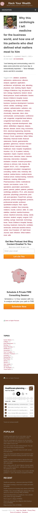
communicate (8, 116)
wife (9, 235)
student (13, 217)
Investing (6, 355)
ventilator (30, 225)
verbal (6, 230)
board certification (21, 95)
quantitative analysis (11, 205)
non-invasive (14, 184)
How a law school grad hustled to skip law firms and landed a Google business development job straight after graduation (18, 461)
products (30, 200)
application (21, 83)
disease (12, 128)
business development (19, 103)
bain (12, 88)
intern (23, 156)
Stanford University (15, 215)
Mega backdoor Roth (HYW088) (13, 505)
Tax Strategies (8, 367)
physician (7, 194)
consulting (7, 123)
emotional (20, 133)
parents (11, 189)
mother (17, 182)
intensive (17, 156)
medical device (15, 174)
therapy (29, 222)
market (14, 172)
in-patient (19, 151)
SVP (30, 217)
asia (23, 85)
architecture (8, 85)
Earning (6, 345)
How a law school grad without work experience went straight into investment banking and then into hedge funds (18, 455)
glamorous (14, 144)
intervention (15, 159)
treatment (14, 225)
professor (22, 202)
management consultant (12, 169)
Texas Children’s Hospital (17, 222)
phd (25, 192)
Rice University (23, 207)
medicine (30, 177)
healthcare (7, 149)
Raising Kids (7, 357)
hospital (19, 149)
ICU (11, 151)
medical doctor (26, 174)
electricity (27, 131)
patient (17, 189)
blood (30, 93)
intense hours (8, 156)
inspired (20, 154)
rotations (7, 210)
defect (6, 126)
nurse (21, 184)
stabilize (6, 212)
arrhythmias (17, 85)
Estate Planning (8, 347)
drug (22, 128)
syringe (12, 220)
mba (19, 172)
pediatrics (15, 192)
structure (7, 217)
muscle (6, 184)
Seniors (6, 362)
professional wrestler (11, 202)
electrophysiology (10, 133)
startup (25, 215)
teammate (19, 220)
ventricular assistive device (21, 227)
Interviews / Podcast (9, 353)
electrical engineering (15, 131)
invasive (14, 161)
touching (7, 225)
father (26, 136)
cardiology (18, 106)
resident (14, 207)
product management (18, 200)
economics (29, 128)
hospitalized (27, 149)
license (24, 164)
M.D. (17, 166)
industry (26, 151)
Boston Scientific (22, 101)
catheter (6, 108)
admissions (8, 80)
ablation (16, 78)
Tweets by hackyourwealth (11, 422)
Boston (30, 95)
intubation (7, 161)
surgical (25, 217)
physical (30, 192)
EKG (5, 131)
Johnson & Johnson (11, 164)
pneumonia (23, 194)
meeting (14, 179)
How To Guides (8, 352)
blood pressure (9, 95)
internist (29, 156)
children (27, 111)
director (6, 128)
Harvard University (21, 146)
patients (23, 189)
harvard (22, 144)
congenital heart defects (23, 118)
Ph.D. (21, 192)
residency (7, 207)
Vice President (14, 230)
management (24, 166)
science (19, 210)
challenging (8, 111)
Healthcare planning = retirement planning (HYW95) (18, 482)
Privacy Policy (31, 510)
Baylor (23, 88)
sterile (31, 215)
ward (11, 233)
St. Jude (30, 210)
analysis (6, 83)
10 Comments (18, 59)
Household (7, 350)
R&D (20, 205)
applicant (13, 83)
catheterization (15, 108)
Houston (7, 151)
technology (28, 220)
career (25, 106)
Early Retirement (8, 343)
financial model (16, 139)
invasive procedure (24, 161)
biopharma (17, 93)
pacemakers (25, 187)
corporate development (20, 123)
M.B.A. (12, 166)
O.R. (25, 184)
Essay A (6, 136)
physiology (15, 194)
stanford (13, 212)
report (25, 205)
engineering (28, 133)
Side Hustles (7, 364)
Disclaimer (25, 512)
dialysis (27, 126)
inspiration (7, 154)
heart (14, 149)
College (6, 341)
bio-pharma (26, 90)
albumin (25, 80)
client (22, 113)
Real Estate (7, 359)
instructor (27, 154)
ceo (30, 108)
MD (30, 172)
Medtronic (7, 179)
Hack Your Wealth (19, 3)
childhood (20, 111)
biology (10, 93)
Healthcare (7, 348)
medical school (9, 177)
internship (7, 159)
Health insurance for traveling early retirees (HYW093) (19, 488)
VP (21, 230)
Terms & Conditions (15, 512)
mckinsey (24, 172)
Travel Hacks (7, 369)
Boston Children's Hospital (13, 98)
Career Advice (7, 340)
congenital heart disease (12, 121)
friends (14, 141)
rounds (13, 210)
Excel (12, 136)
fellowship (7, 139)
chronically (7, 113)
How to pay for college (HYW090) (13, 498)
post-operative (12, 197)
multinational (25, 182)
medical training (20, 177)
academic (23, 78)
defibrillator (13, 126)
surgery (19, 217)
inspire (14, 154)
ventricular (7, 227)
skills (24, 210)
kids (19, 164)
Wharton (17, 233)
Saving (5, 360)
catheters (24, 108)
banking (18, 88)
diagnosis (20, 126)
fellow (31, 136)
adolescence (16, 80)
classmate (15, 113)
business (7, 103)
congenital (10, 118)
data (30, 123)
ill (14, 151)
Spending (6, 365)
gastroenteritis (23, 141)
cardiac (11, 106)
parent (6, 189)
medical (6, 174)
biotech (24, 93)
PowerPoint (22, 197)
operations (7, 187)
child (14, 111)
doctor (18, 128)
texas (5, 222)
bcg (19, 90)
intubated (24, 159)
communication (19, 116)
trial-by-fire (22, 225)
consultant (25, 121)
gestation (7, 144)
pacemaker (16, 187)
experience (19, 136)
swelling (6, 220)
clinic (26, 113)
